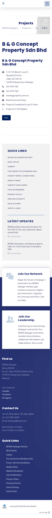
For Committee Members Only (22, 171)
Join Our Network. (30, 274)
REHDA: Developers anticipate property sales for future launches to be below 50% (25, 246)
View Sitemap (14, 204)
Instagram (6, 398)
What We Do (13, 162)
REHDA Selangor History (20, 157)
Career (11, 167)
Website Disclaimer (17, 185)
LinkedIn (5, 391)
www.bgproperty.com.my (17, 95)
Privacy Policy (15, 194)
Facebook (6, 394)
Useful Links (14, 208)
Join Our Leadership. (26, 318)
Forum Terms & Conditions (21, 176)
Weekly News (14, 181)
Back (6, 118)
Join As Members (16, 190)
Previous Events (16, 199)
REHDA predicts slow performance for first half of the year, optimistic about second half (25, 230)
